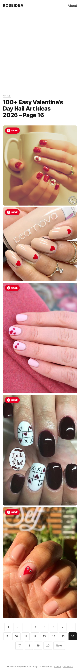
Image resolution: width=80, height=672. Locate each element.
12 (34, 636)
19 (38, 645)
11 (25, 636)
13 (44, 636)
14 (53, 636)
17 (19, 645)
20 (47, 645)
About (72, 5)
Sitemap (68, 666)
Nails (7, 95)
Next (59, 645)
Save (14, 130)
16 (72, 636)
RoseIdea (13, 5)
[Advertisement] (40, 54)
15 (63, 636)
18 (28, 645)
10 (16, 636)
